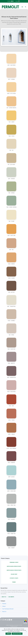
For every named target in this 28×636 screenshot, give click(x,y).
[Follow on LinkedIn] (11, 1)
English (16, 1)
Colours (4, 606)
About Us (4, 611)
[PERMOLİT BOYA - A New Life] (10, 6)
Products (4, 603)
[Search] (25, 7)
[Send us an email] (7, 620)
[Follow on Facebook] (7, 1)
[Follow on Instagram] (9, 1)
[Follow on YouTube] (11, 620)
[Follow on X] (10, 1)
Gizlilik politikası (17, 633)
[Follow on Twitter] (5, 620)
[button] (22, 6)
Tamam (8, 633)
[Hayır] (26, 632)
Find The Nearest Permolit (7, 608)
